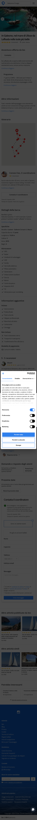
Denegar (18, 445)
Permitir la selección (18, 440)
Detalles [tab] (17, 378)
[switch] (32, 415)
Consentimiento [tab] (7, 378)
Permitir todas (18, 434)
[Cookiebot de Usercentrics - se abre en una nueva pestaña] (27, 373)
